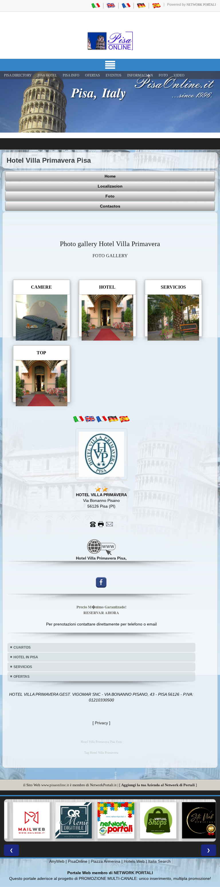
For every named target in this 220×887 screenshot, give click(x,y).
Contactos (110, 206)
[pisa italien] (141, 5)
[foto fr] (101, 419)
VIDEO (179, 75)
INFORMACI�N (140, 75)
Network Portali (201, 4)
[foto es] (124, 419)
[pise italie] (126, 5)
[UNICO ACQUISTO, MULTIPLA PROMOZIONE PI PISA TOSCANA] (110, 820)
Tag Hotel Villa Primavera (101, 752)
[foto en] (90, 419)
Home (110, 176)
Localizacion (110, 186)
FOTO (163, 75)
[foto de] (113, 419)
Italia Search (159, 861)
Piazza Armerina (105, 861)
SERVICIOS (22, 667)
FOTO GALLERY (110, 255)
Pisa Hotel (47, 75)
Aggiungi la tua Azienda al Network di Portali (158, 785)
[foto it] (78, 419)
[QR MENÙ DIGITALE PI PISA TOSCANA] (68, 820)
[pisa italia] (95, 5)
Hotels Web (134, 861)
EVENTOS (113, 75)
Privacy (101, 723)
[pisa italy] (110, 5)
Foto (110, 196)
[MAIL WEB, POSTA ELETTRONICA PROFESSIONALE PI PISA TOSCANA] (25, 820)
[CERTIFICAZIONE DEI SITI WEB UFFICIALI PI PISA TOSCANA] (194, 820)
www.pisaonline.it (55, 785)
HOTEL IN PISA (25, 657)
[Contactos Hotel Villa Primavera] (101, 523)
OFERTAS (92, 75)
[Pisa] (110, 41)
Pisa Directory (18, 75)
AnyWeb (56, 861)
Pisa (72, 861)
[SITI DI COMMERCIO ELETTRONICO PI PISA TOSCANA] (152, 820)
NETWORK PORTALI (133, 872)
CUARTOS (22, 647)
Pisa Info (71, 75)
